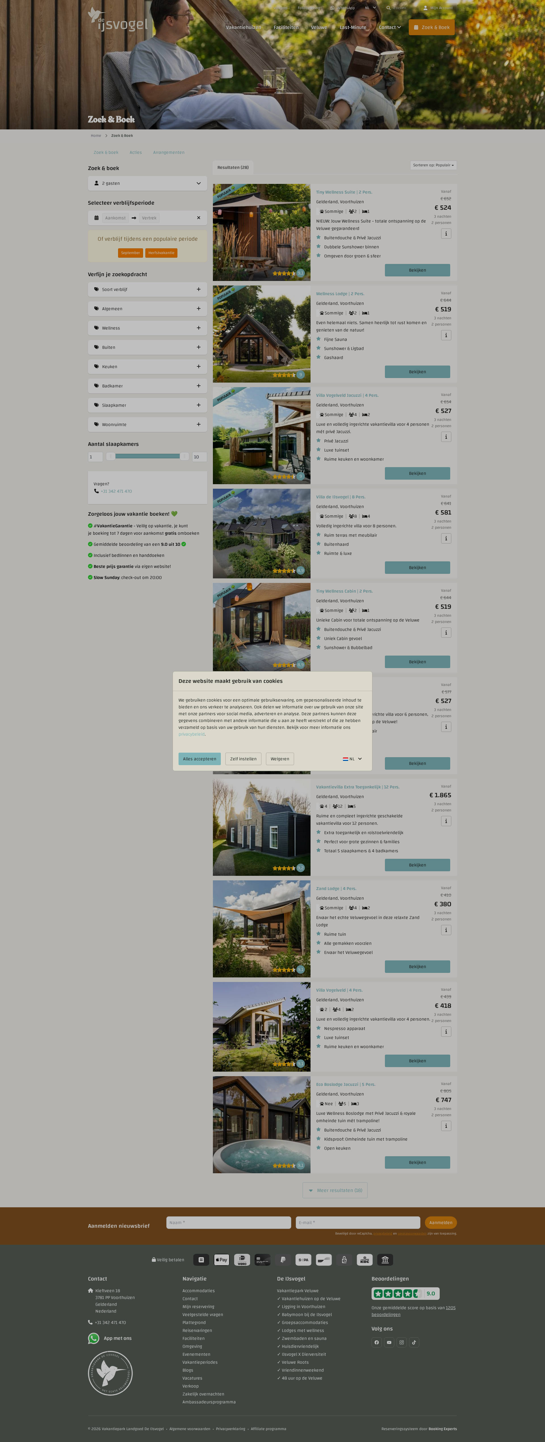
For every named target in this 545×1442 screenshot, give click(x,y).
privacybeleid (192, 734)
